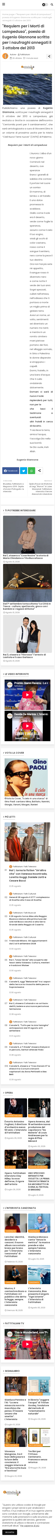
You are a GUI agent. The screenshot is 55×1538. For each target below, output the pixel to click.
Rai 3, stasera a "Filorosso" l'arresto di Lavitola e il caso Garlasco (24, 656)
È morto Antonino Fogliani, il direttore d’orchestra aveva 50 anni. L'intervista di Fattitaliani (16, 1127)
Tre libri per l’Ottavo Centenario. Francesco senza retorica (37, 1457)
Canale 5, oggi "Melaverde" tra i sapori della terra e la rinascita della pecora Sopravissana (29, 984)
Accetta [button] (9, 1532)
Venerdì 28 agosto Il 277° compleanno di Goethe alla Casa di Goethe (29, 898)
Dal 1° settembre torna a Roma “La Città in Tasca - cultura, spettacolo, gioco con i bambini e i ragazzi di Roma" (27, 606)
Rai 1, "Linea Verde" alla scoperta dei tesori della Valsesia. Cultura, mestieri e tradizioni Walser (29, 963)
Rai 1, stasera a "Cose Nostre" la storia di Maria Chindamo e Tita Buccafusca (25, 556)
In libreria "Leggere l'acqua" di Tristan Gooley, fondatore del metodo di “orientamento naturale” (38, 1406)
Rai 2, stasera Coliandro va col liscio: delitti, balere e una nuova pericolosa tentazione (29, 1006)
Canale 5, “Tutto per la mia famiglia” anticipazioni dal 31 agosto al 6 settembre (29, 1028)
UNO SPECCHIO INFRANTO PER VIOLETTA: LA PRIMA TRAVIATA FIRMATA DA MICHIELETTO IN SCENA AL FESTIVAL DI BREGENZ (39, 1181)
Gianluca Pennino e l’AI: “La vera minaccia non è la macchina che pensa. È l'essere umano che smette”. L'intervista (15, 1409)
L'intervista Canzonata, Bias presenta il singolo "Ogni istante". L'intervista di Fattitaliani (38, 1295)
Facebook (12, 470)
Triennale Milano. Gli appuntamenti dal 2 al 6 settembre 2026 (28, 942)
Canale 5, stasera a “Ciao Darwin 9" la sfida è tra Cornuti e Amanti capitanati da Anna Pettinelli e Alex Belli (29, 1070)
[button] (52, 5)
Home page (8, 14)
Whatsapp (31, 470)
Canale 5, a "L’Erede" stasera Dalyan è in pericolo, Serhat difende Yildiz (29, 1048)
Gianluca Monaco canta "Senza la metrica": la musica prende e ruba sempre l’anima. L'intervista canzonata (39, 1245)
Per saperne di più (29, 1525)
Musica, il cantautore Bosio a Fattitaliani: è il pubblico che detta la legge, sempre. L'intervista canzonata (15, 1296)
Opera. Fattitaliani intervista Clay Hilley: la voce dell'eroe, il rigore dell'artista (15, 1179)
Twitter (23, 470)
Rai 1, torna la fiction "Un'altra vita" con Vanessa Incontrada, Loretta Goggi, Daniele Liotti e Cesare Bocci (28, 875)
